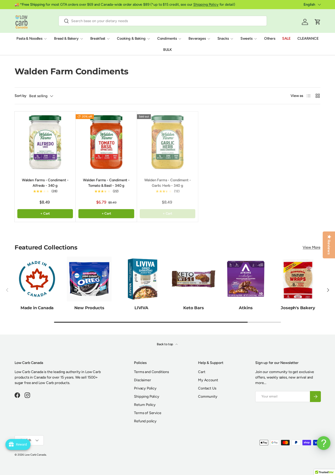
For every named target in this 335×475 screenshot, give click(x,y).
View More (311, 247)
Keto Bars (193, 307)
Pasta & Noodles (29, 38)
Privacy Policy (145, 388)
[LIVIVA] (141, 279)
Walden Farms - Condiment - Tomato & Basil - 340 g (106, 183)
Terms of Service (147, 413)
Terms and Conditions (151, 372)
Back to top (165, 344)
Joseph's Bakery (298, 307)
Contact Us (207, 388)
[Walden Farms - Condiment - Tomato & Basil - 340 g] (106, 142)
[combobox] (163, 21)
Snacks (223, 38)
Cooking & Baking (131, 38)
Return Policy (145, 404)
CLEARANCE (308, 38)
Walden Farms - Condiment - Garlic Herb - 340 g (167, 183)
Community (207, 396)
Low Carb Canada (35, 454)
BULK (167, 49)
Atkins (246, 307)
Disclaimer (142, 380)
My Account (208, 380)
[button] (318, 22)
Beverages (197, 38)
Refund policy (145, 421)
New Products (89, 307)
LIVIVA (141, 307)
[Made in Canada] (37, 279)
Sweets (246, 38)
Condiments (167, 38)
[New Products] (89, 279)
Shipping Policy (206, 4)
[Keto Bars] (193, 279)
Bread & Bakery (66, 38)
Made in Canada (37, 307)
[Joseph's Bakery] (298, 279)
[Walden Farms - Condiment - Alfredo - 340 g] (45, 142)
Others (269, 38)
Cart (201, 372)
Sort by (20, 95)
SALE (286, 38)
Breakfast (98, 38)
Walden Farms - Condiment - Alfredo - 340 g (45, 183)
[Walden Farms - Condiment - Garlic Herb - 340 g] (167, 142)
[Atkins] (245, 279)
